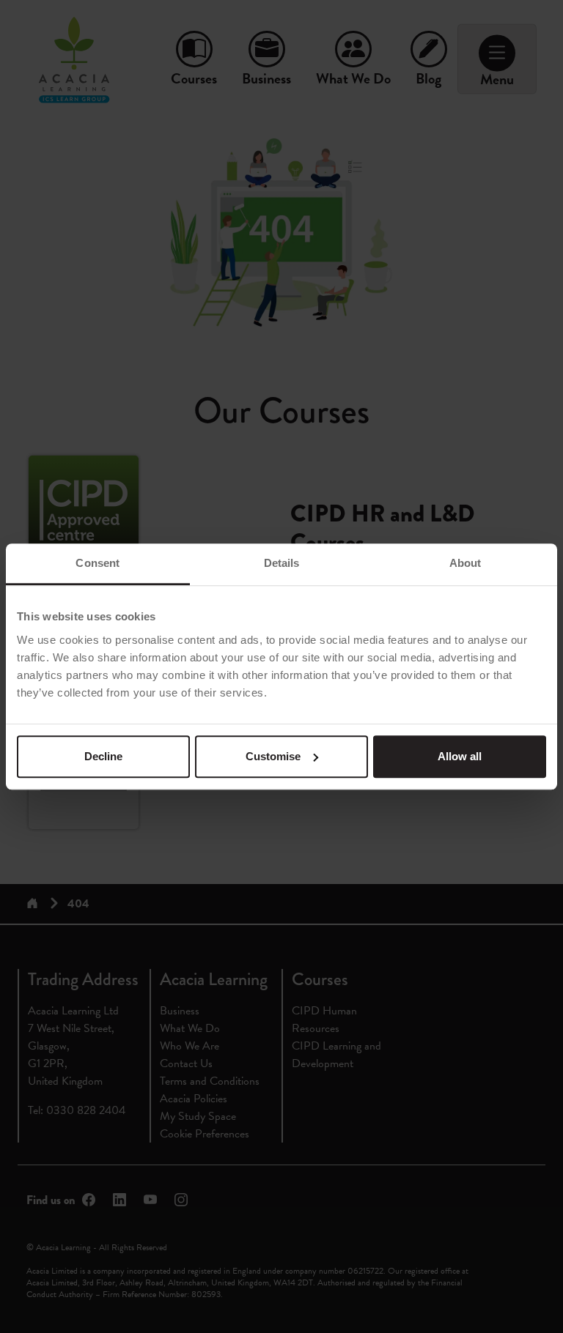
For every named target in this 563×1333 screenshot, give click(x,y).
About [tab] (465, 563)
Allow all (460, 756)
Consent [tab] (97, 563)
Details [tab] (282, 563)
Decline (103, 756)
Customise (273, 756)
